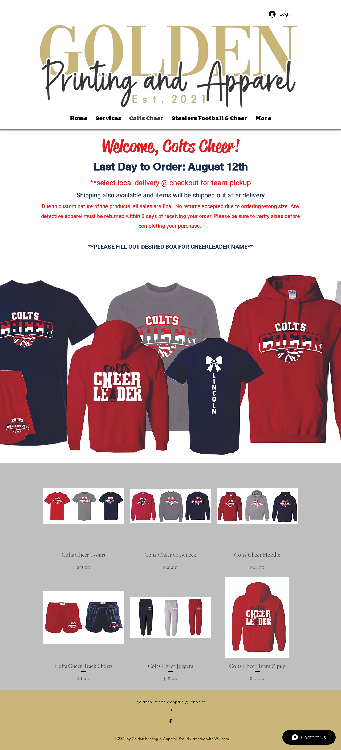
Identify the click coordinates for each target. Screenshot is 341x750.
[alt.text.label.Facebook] (170, 721)
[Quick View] (83, 506)
